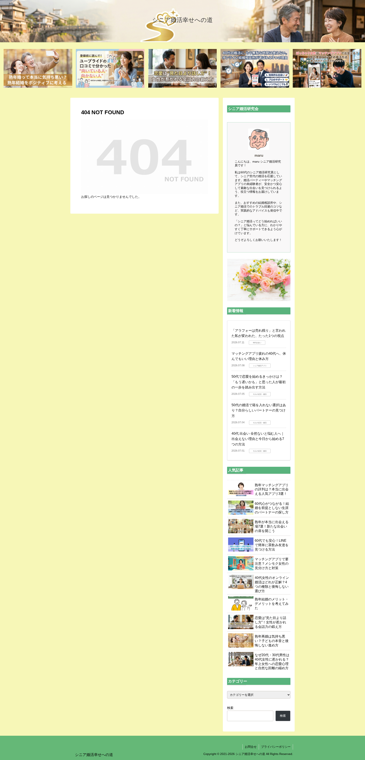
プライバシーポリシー (276, 746)
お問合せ (251, 746)
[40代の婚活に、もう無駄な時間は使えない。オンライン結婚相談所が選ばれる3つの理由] (255, 68)
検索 (230, 708)
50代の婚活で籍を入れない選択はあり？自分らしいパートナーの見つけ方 (259, 410)
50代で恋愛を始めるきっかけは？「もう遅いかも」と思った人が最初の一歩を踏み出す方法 (259, 382)
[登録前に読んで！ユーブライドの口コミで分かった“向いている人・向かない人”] (110, 68)
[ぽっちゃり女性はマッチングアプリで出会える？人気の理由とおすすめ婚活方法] (327, 68)
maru (259, 155)
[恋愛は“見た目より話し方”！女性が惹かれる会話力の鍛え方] (182, 68)
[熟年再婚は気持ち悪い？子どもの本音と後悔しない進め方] (38, 68)
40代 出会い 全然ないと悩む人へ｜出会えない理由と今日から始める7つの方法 (258, 439)
